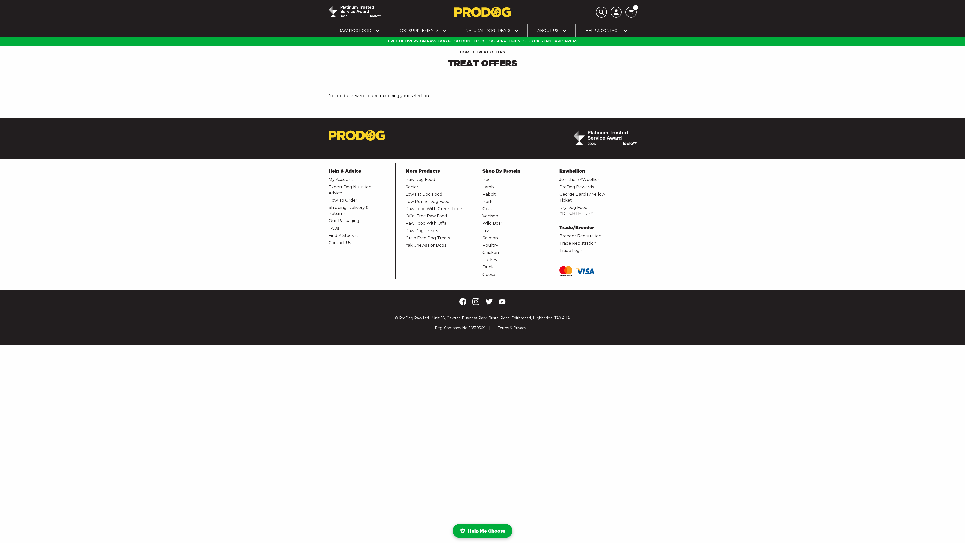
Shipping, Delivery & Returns (349, 210)
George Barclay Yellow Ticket (582, 197)
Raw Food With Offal (427, 223)
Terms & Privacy (512, 328)
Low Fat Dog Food (424, 194)
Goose (488, 274)
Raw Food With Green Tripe (434, 208)
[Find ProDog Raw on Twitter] (489, 303)
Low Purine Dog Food (428, 201)
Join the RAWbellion (579, 179)
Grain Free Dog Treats (428, 238)
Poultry (490, 245)
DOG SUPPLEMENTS (505, 41)
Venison (490, 216)
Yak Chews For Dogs (426, 245)
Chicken (490, 252)
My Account (341, 179)
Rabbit (489, 194)
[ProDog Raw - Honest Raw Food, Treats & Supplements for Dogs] (482, 12)
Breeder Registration (580, 236)
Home (466, 52)
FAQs (334, 228)
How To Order (343, 200)
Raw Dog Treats (422, 230)
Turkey (489, 259)
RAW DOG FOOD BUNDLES (454, 41)
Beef (487, 179)
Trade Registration (577, 243)
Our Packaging (344, 220)
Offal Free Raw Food (426, 216)
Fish (486, 230)
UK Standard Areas (555, 41)
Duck (488, 267)
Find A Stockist (343, 235)
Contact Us (340, 242)
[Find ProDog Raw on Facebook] (462, 303)
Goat (487, 208)
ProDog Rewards (576, 187)
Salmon (490, 238)
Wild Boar (492, 223)
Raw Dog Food (420, 179)
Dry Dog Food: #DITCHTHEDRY (576, 210)
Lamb (488, 187)
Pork (487, 201)
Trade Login (571, 250)
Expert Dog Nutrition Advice (350, 190)
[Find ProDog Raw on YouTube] (502, 303)
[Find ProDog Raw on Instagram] (475, 304)
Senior (412, 187)
